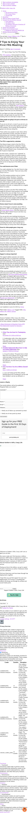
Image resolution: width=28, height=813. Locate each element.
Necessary (5, 652)
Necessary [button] (3, 651)
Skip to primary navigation (10, 2)
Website (2, 407)
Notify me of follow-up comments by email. (14, 410)
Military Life (10, 310)
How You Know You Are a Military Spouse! (15, 366)
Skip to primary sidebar (9, 5)
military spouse (11, 311)
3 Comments (16, 49)
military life (3, 311)
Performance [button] (4, 773)
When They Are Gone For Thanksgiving (14, 332)
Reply (4, 346)
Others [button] (2, 804)
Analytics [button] (2, 783)
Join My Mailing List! (14, 437)
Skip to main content (9, 4)
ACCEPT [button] (12, 619)
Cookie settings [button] (4, 619)
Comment (3, 390)
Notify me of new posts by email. (11, 413)
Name (2, 401)
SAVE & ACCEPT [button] (5, 812)
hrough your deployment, (7, 298)
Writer (22, 307)
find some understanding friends (17, 274)
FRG (24, 310)
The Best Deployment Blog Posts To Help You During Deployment (15, 348)
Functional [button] (3, 763)
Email (2, 404)
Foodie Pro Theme (7, 608)
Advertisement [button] (4, 792)
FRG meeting (20, 105)
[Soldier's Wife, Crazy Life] (7, 8)
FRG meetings (7, 55)
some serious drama (8, 210)
